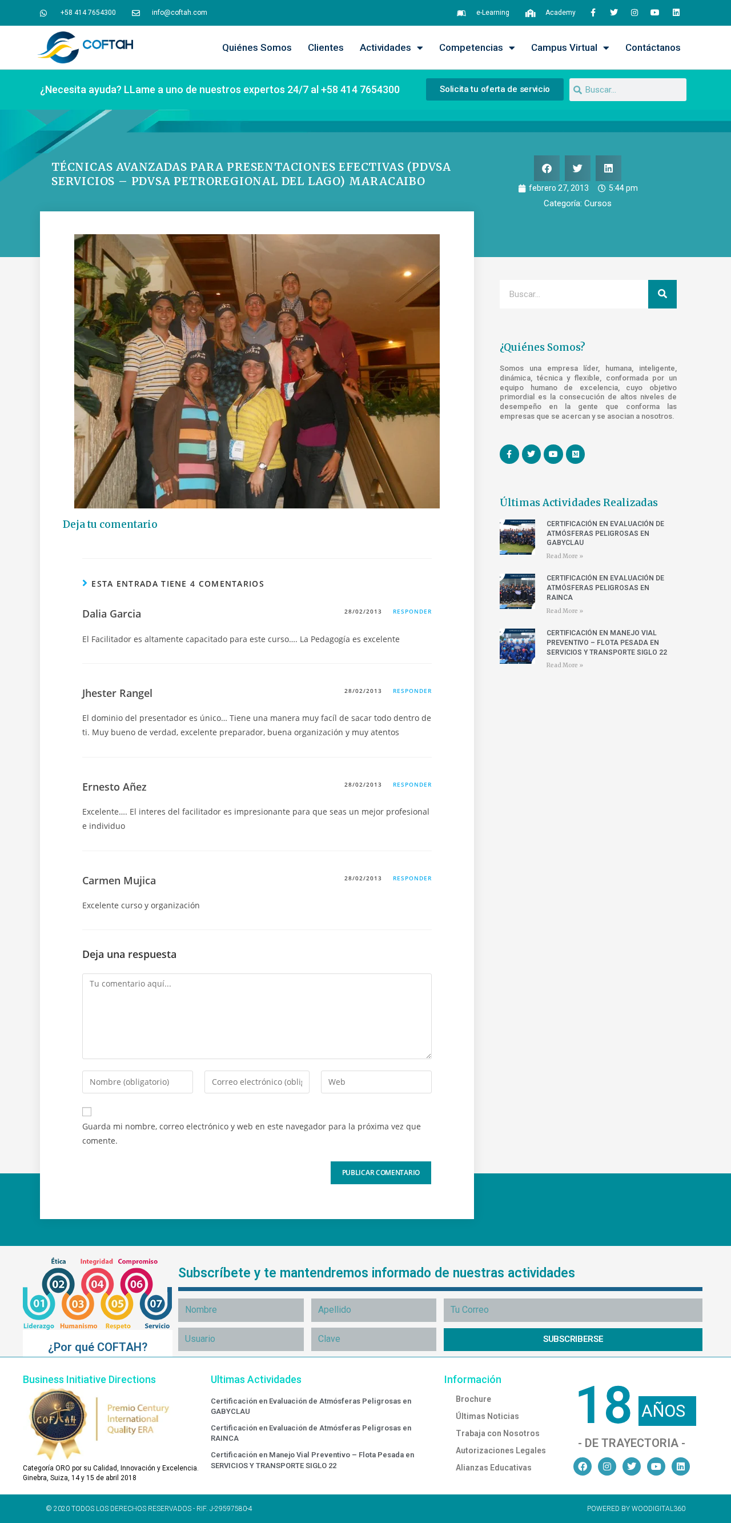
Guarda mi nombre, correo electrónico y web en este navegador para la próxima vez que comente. (251, 1133)
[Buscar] (662, 294)
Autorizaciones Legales (501, 1450)
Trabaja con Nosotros (498, 1433)
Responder (412, 611)
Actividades (385, 47)
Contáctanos (653, 47)
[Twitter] (613, 12)
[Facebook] (582, 1466)
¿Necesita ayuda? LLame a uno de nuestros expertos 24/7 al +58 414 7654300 (220, 89)
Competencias (471, 47)
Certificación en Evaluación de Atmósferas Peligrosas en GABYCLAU (605, 533)
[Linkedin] (676, 12)
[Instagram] (634, 12)
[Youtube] (655, 12)
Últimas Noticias (487, 1416)
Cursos (598, 203)
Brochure (473, 1399)
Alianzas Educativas (494, 1467)
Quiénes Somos (257, 47)
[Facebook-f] (593, 12)
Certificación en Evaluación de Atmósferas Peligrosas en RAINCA (605, 588)
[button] (547, 168)
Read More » (565, 556)
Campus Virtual (564, 47)
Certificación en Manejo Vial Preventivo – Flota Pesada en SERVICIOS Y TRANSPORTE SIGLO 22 (607, 642)
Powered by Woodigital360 (636, 1509)
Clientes (326, 47)
